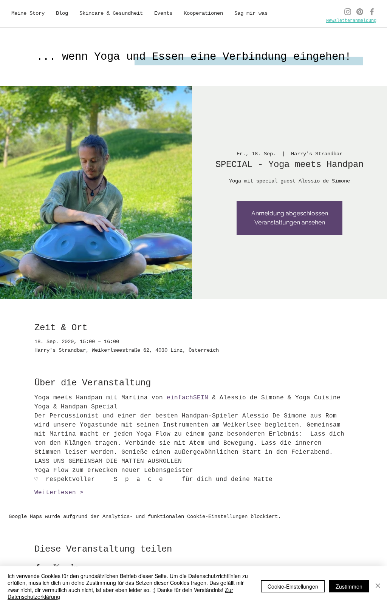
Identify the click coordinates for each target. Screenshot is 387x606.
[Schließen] (377, 586)
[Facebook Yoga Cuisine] (371, 11)
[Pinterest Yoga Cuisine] (359, 11)
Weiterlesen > (59, 492)
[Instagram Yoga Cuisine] (347, 11)
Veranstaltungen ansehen (289, 222)
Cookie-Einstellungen (293, 586)
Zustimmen (349, 586)
